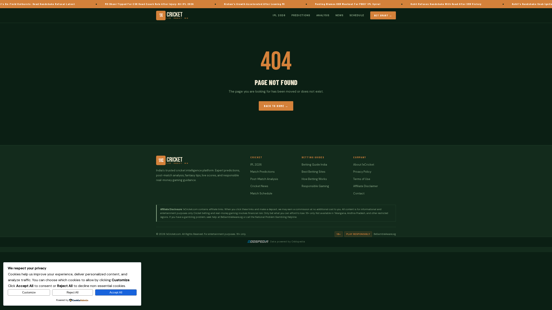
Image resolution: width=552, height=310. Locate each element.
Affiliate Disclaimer (365, 186)
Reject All (72, 292)
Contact (358, 193)
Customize (29, 292)
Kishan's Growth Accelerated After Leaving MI (262, 3)
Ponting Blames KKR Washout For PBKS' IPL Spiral (356, 3)
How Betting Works (314, 179)
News (339, 15)
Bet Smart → (383, 15)
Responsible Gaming (315, 186)
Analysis (322, 15)
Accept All (116, 292)
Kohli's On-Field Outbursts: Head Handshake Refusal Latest (43, 3)
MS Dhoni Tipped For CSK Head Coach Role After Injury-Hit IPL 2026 (158, 3)
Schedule (357, 15)
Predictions (301, 15)
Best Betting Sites (313, 172)
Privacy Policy (362, 172)
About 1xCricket (363, 164)
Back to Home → (276, 106)
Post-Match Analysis (264, 179)
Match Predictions (262, 172)
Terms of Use (361, 179)
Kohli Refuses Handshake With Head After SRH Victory (454, 3)
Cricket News (259, 186)
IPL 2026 (279, 15)
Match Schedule (261, 193)
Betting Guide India (314, 164)
